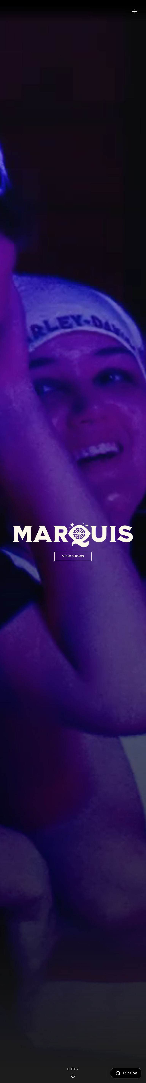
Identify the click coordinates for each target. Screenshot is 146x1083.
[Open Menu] (134, 11)
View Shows (73, 556)
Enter (73, 1069)
